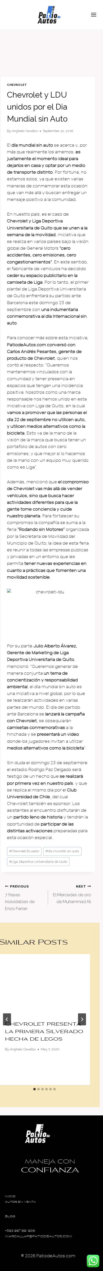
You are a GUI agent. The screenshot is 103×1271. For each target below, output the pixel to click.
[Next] (82, 1019)
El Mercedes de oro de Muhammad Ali (72, 894)
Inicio (10, 1196)
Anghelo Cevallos (25, 131)
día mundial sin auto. (62, 851)
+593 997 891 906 (20, 1231)
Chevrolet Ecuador (24, 851)
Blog (10, 1216)
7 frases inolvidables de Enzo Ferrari (19, 897)
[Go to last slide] (7, 1019)
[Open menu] (95, 14)
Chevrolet (17, 85)
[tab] (34, 1089)
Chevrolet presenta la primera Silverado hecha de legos (44, 1032)
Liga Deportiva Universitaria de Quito (38, 862)
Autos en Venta (20, 1202)
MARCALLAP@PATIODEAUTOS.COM (38, 1236)
